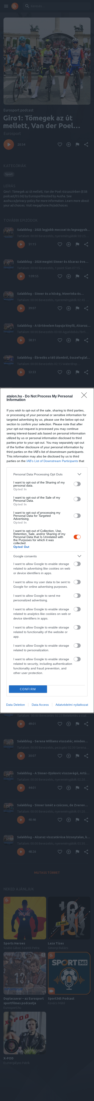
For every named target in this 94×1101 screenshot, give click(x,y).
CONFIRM (28, 689)
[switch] (77, 484)
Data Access (40, 704)
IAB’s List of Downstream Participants (52, 461)
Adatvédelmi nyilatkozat (72, 704)
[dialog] (47, 550)
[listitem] (47, 474)
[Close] (85, 396)
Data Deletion (15, 704)
